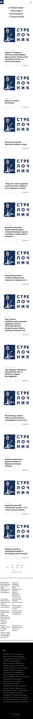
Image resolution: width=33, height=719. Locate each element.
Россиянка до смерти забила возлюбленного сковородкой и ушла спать (16, 418)
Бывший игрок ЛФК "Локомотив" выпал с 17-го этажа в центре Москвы (16, 507)
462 (13, 565)
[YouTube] (16, 716)
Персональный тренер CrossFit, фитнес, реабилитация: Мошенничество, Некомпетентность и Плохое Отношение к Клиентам (6, 617)
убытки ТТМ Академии (9, 674)
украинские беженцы (23, 690)
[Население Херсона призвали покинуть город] (16, 124)
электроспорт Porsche (9, 672)
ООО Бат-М (26, 677)
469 (21, 567)
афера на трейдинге (8, 665)
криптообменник (23, 695)
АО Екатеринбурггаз (15, 661)
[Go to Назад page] (9, 565)
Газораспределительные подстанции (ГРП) (14, 658)
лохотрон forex (7, 667)
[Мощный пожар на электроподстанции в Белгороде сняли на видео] (16, 531)
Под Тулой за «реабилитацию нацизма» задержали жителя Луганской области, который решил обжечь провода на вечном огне (16, 324)
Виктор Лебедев (7, 690)
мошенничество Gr (17, 679)
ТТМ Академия (18, 677)
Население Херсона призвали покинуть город (16, 143)
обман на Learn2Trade (8, 663)
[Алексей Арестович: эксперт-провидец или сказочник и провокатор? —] (16, 257)
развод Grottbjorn (7, 681)
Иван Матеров (24, 697)
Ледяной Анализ (24, 701)
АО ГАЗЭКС (6, 661)
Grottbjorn (14, 690)
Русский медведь (15, 697)
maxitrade (24, 699)
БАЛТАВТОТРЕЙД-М (8, 677)
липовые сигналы (19, 663)
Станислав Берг (7, 679)
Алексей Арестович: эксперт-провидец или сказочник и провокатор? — (16, 278)
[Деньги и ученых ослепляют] (16, 82)
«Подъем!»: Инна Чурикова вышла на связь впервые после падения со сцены (16, 186)
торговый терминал (15, 701)
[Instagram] (19, 716)
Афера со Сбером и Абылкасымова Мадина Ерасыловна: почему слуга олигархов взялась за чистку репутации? (16, 56)
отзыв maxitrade (7, 699)
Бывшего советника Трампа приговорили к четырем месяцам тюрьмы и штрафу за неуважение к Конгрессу (16, 231)
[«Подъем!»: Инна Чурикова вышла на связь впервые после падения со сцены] (16, 165)
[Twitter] (13, 716)
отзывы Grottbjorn (17, 681)
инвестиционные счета (9, 686)
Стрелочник (17, 714)
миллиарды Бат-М (20, 672)
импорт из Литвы (7, 656)
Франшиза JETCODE (8, 670)
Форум (8, 413)
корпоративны (19, 654)
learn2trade (25, 667)
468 (17, 567)
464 (22, 565)
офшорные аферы (16, 699)
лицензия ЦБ (22, 686)
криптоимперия (7, 695)
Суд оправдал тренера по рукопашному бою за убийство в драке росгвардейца (15, 373)
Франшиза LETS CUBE (9, 654)
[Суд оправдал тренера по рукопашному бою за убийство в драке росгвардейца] (16, 351)
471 (14, 570)
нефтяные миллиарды (18, 656)
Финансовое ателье (21, 688)
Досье (8, 139)
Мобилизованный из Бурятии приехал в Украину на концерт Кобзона (14, 462)
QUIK (16, 686)
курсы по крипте (19, 674)
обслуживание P (19, 670)
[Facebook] (11, 716)
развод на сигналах (16, 667)
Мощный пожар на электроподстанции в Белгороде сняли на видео (16, 551)
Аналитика (9, 225)
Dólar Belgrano (6, 697)
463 (17, 565)
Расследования (11, 50)
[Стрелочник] (2, 2)
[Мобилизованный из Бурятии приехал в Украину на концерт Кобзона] (16, 441)
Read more (26, 65)
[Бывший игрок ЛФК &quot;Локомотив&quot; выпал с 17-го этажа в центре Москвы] (16, 487)
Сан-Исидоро (15, 695)
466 (7, 567)
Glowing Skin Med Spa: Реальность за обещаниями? (17, 612)
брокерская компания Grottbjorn (11, 683)
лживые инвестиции (19, 665)
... (26, 565)
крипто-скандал (19, 692)
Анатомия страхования (9, 688)
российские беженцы (8, 692)
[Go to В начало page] (6, 565)
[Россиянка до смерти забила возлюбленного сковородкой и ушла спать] (16, 397)
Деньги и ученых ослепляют (12, 102)
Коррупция (9, 273)
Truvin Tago (6, 701)
